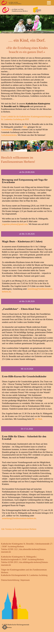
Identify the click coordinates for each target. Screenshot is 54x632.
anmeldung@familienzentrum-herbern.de (19, 518)
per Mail (38, 419)
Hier (25, 127)
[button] (49, 2)
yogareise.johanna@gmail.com (15, 224)
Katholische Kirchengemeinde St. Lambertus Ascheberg (24, 575)
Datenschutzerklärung (10, 580)
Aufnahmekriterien (9, 135)
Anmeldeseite (6, 129)
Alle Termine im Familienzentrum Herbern (18, 529)
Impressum (25, 580)
